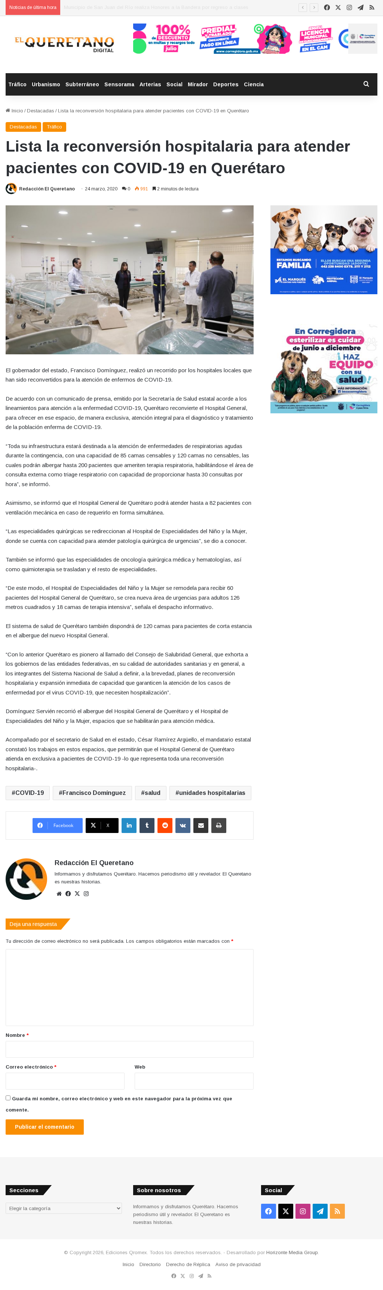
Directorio (150, 1264)
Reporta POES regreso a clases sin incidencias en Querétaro (132, 7)
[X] (77, 893)
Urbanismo (46, 84)
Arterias (150, 84)
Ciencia (254, 84)
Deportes (226, 84)
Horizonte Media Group (292, 1252)
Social (174, 84)
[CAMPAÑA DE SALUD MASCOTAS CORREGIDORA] (323, 411)
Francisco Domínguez (94, 793)
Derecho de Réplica (188, 1264)
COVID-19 (29, 793)
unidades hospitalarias (212, 793)
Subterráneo (82, 84)
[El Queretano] (64, 44)
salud (152, 793)
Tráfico (17, 84)
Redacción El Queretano (47, 189)
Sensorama (119, 84)
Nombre (17, 1035)
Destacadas (40, 111)
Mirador (198, 84)
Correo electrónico (31, 1067)
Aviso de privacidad (238, 1264)
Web (140, 1067)
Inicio (16, 111)
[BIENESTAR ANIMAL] (323, 292)
